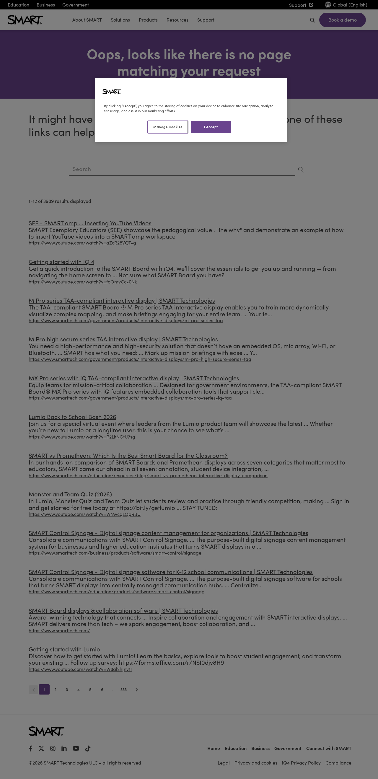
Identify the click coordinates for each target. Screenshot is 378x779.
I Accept (211, 126)
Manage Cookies (167, 126)
